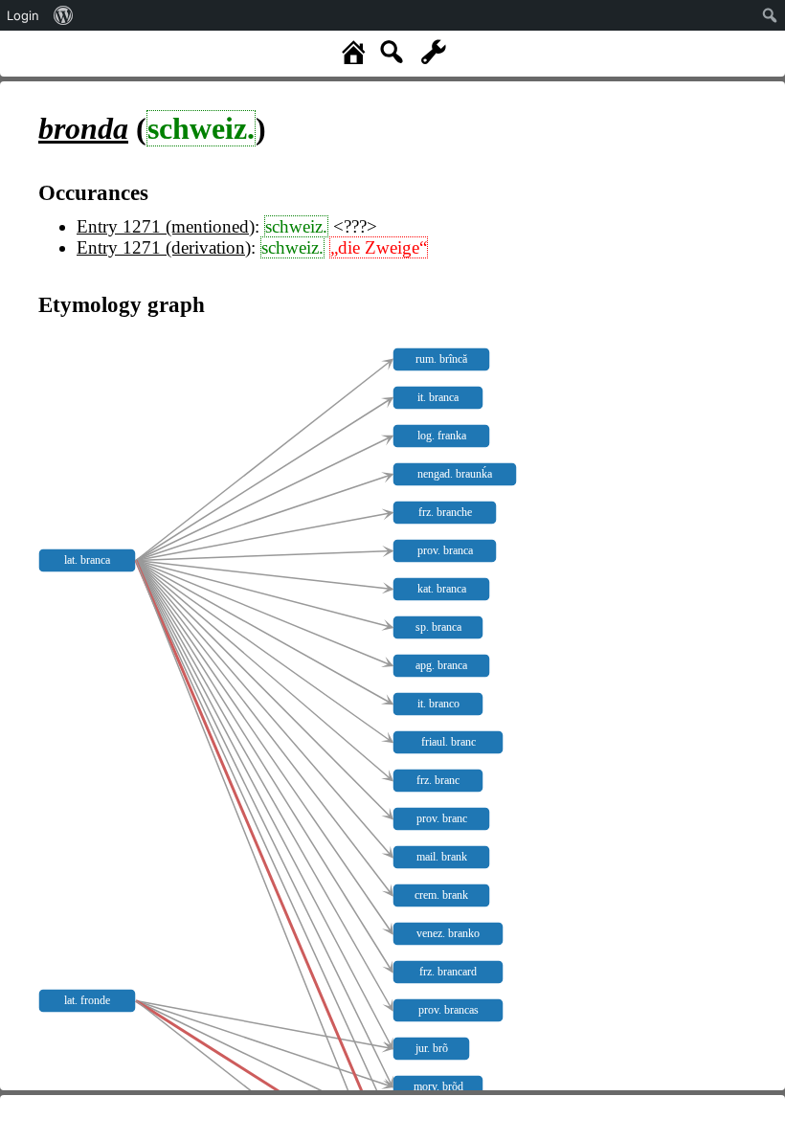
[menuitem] (63, 15)
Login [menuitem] (23, 15)
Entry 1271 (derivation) (164, 247)
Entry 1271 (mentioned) (166, 226)
